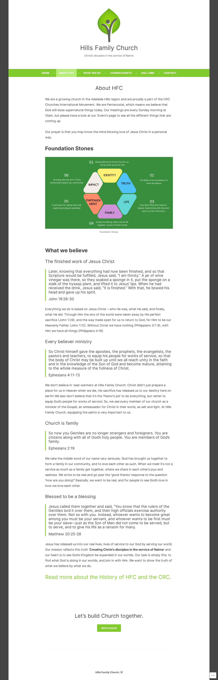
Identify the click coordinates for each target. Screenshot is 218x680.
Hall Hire (147, 73)
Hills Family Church (109, 48)
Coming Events (121, 73)
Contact (170, 73)
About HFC (66, 73)
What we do (92, 73)
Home (45, 73)
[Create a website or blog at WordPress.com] (121, 672)
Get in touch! (109, 628)
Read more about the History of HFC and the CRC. (108, 577)
